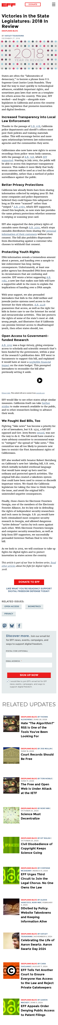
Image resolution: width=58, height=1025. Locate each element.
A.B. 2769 (19, 206)
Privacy (8, 613)
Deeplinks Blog (29, 717)
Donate (33, 4)
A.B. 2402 (34, 227)
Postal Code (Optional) (17, 651)
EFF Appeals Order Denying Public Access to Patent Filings (37, 1010)
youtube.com (40, 393)
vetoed (40, 432)
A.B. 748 (29, 157)
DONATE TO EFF (29, 581)
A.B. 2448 (39, 304)
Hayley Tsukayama (14, 36)
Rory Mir (45, 808)
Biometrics (34, 606)
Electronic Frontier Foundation (9, 5)
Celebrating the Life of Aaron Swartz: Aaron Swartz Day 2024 (37, 944)
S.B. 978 (35, 126)
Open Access (11, 606)
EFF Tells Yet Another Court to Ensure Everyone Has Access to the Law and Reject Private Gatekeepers (37, 978)
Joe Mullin (46, 749)
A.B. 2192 (7, 345)
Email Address (13, 661)
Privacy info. (6, 393)
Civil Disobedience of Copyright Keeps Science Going (36, 848)
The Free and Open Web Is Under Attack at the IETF (36, 789)
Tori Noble (46, 778)
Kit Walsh (45, 838)
